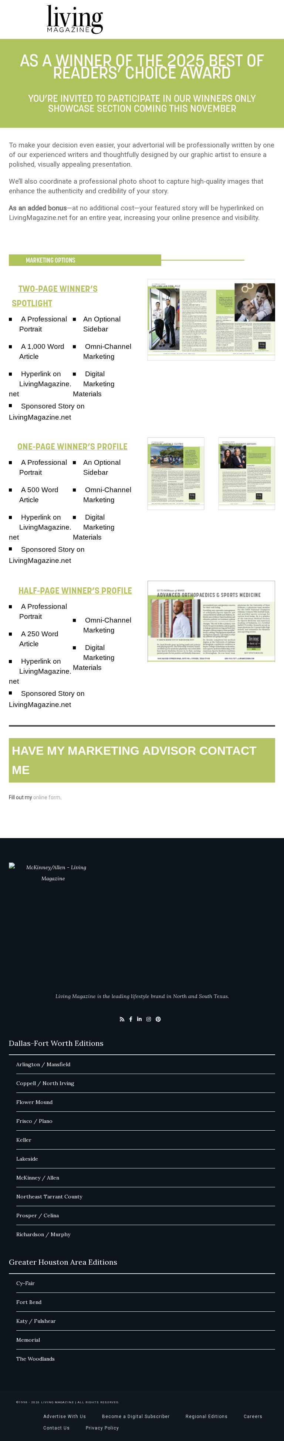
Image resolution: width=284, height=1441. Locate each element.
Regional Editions (207, 1416)
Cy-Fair (25, 1283)
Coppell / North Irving (45, 1083)
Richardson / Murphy (43, 1234)
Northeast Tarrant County (49, 1196)
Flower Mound (34, 1102)
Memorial (28, 1340)
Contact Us (56, 1428)
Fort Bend (28, 1302)
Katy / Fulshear (36, 1321)
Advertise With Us (64, 1416)
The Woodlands (35, 1358)
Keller (23, 1140)
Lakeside (27, 1158)
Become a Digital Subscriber (136, 1416)
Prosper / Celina (37, 1215)
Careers (253, 1416)
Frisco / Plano (34, 1121)
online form (46, 797)
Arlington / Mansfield (43, 1064)
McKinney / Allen (37, 1177)
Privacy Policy (102, 1428)
